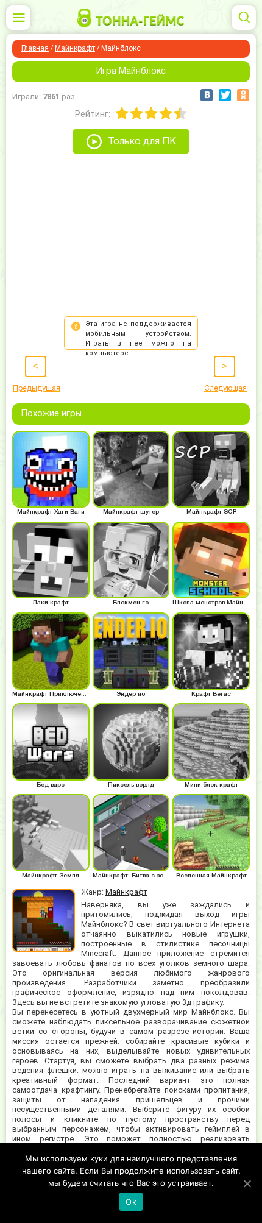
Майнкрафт (75, 48)
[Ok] (247, 1183)
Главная (35, 48)
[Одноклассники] (243, 95)
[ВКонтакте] (206, 95)
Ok (131, 1202)
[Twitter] (225, 95)
